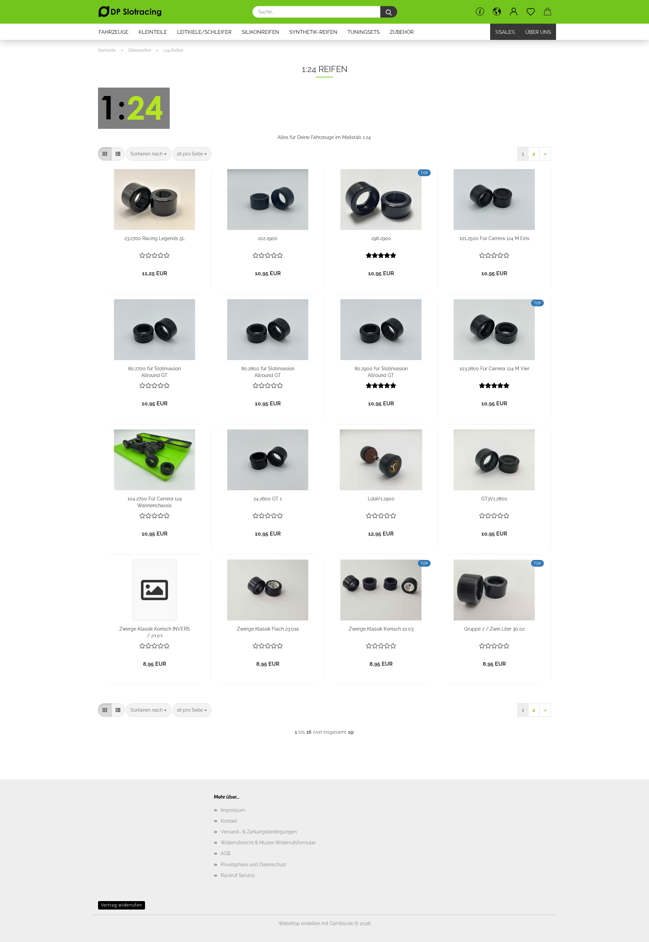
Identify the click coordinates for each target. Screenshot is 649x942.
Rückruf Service (238, 875)
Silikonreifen (260, 32)
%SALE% (505, 32)
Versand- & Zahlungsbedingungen (259, 831)
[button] (496, 12)
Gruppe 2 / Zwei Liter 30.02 (494, 629)
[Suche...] (388, 12)
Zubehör (402, 32)
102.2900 (268, 238)
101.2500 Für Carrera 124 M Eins (494, 238)
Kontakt (229, 821)
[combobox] (148, 154)
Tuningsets (363, 32)
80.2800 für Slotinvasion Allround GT (267, 371)
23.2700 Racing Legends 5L (154, 238)
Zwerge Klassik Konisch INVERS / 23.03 (154, 631)
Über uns (538, 32)
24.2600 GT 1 (268, 498)
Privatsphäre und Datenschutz (253, 864)
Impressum (233, 810)
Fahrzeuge (113, 32)
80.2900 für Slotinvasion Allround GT (381, 371)
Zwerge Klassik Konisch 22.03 (381, 629)
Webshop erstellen (299, 923)
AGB (225, 853)
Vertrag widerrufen (121, 905)
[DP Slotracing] (132, 12)
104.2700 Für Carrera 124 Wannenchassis (154, 501)
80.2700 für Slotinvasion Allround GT (154, 371)
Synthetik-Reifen (313, 32)
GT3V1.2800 (494, 498)
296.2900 (381, 238)
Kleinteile (153, 32)
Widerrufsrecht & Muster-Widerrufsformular (268, 842)
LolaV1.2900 (381, 498)
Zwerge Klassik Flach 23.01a (268, 629)
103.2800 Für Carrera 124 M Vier (494, 368)
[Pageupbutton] (630, 932)
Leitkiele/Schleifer (204, 32)
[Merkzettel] (530, 12)
